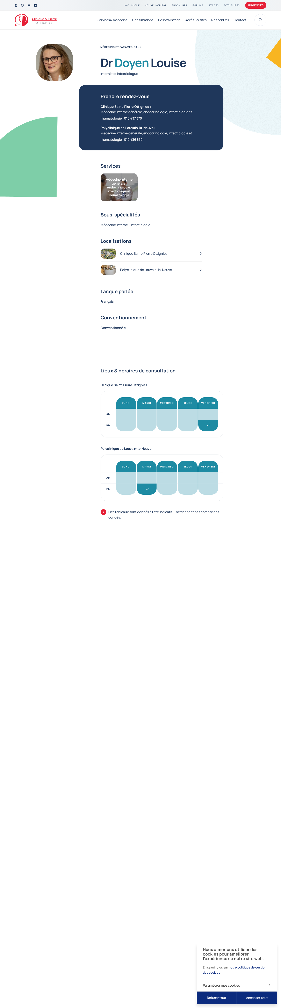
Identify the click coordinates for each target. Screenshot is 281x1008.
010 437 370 (133, 118)
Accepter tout (257, 997)
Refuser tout (216, 997)
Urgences (256, 5)
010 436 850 (133, 139)
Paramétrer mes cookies (221, 985)
